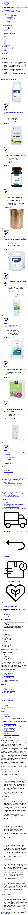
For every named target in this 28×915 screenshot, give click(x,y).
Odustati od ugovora (6, 737)
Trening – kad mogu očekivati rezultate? (13, 479)
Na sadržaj (6, 3)
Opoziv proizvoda (8, 472)
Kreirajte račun (7, 35)
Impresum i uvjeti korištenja (10, 724)
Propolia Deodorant (8, 505)
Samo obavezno (11, 766)
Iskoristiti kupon (8, 692)
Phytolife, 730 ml (12, 326)
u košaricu (6, 4)
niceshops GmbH (12, 721)
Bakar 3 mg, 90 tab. (14, 155)
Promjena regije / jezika (18, 718)
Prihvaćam (3, 766)
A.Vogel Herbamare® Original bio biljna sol (15, 508)
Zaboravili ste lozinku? (9, 689)
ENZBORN (7, 491)
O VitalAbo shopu (8, 707)
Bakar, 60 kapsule (13, 197)
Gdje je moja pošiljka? (9, 691)
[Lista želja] (5, 38)
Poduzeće (6, 733)
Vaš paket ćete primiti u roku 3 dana (12, 11)
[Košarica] (15, 40)
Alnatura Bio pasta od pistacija (11, 496)
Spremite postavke (5, 912)
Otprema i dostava (8, 673)
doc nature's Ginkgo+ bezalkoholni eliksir (14, 504)
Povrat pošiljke (7, 674)
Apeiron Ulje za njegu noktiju (11, 495)
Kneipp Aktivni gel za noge (10, 492)
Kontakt (9, 21)
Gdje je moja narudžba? (13, 15)
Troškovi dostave (11, 18)
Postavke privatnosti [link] (9, 729)
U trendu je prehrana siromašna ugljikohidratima (15, 478)
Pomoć (5, 14)
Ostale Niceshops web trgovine (11, 735)
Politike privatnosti (12, 763)
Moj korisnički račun (9, 677)
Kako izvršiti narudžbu (9, 671)
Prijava (5, 30)
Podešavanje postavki (21, 766)
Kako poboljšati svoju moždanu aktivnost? (14, 485)
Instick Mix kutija (8, 502)
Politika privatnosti (5, 769)
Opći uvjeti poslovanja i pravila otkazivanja (14, 726)
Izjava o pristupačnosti (9, 728)
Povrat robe (10, 17)
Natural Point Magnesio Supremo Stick (13, 494)
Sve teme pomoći (11, 22)
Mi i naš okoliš (7, 470)
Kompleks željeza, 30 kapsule (13, 410)
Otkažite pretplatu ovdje (9, 731)
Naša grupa (6, 708)
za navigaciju (7, 2)
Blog (5, 469)
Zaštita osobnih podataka (10, 725)
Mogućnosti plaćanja (12, 19)
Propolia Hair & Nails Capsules (11, 507)
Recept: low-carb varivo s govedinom (13, 483)
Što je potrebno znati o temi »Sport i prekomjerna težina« (12, 481)
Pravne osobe (7, 681)
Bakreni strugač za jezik (15, 369)
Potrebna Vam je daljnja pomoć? (12, 680)
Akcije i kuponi (7, 678)
